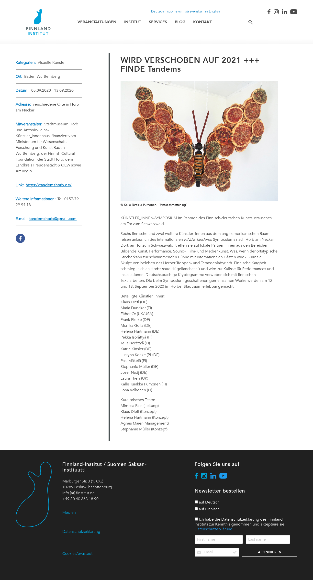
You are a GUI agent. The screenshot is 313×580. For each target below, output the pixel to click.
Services (158, 22)
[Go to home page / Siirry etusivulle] (38, 22)
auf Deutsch (209, 502)
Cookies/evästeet (77, 553)
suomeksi (174, 11)
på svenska (193, 11)
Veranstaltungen (97, 22)
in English (212, 11)
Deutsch (157, 11)
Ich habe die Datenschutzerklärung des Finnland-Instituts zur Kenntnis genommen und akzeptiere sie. (240, 524)
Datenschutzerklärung (81, 531)
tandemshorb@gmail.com (53, 218)
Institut (132, 22)
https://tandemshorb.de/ (49, 185)
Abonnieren (269, 552)
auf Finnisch (209, 509)
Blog (180, 22)
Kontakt (202, 22)
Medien (69, 512)
